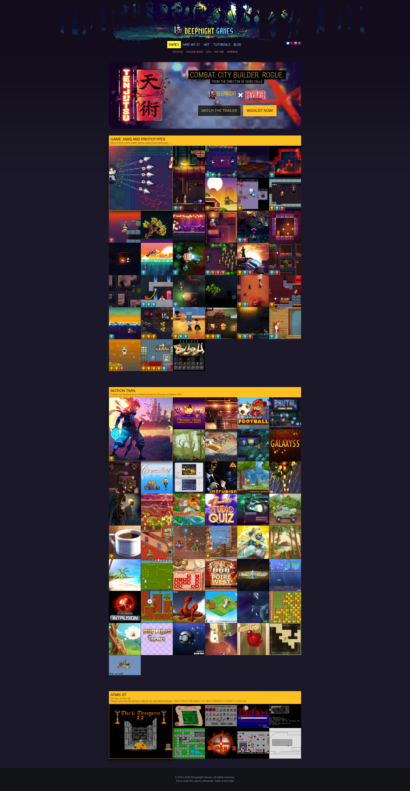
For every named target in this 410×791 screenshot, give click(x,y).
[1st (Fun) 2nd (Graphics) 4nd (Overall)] (189, 323)
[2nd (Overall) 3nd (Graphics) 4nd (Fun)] (157, 291)
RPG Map (219, 52)
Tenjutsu (177, 52)
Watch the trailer (219, 110)
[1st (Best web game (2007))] (125, 542)
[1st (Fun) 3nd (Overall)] (253, 291)
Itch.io (295, 43)
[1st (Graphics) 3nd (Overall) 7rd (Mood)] (253, 323)
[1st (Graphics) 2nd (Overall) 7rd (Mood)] (253, 259)
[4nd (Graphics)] (285, 323)
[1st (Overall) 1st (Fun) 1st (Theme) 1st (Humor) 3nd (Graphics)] (157, 355)
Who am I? (192, 45)
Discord (291, 43)
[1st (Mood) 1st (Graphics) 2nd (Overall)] (221, 323)
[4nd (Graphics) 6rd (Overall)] (253, 227)
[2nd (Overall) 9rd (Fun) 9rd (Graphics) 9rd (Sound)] (221, 259)
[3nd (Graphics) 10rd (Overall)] (189, 194)
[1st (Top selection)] (253, 194)
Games (174, 45)
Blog (237, 45)
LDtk (208, 52)
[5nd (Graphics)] (285, 162)
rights (220, 777)
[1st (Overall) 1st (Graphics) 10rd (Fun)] (125, 355)
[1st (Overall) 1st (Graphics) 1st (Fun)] (157, 323)
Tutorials (221, 45)
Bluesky (288, 43)
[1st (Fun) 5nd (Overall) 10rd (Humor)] (285, 194)
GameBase (232, 52)
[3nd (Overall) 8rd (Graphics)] (285, 259)
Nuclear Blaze (194, 52)
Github (299, 43)
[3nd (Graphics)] (189, 259)
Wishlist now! (260, 110)
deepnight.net (205, 30)
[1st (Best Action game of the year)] (141, 429)
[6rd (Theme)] (125, 227)
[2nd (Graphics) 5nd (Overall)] (221, 162)
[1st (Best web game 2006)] (221, 542)
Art (207, 45)
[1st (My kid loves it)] (221, 194)
